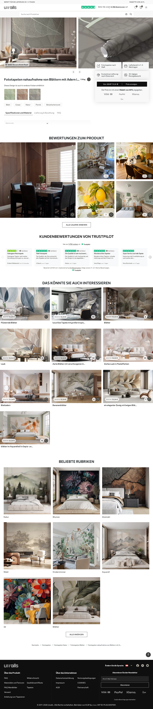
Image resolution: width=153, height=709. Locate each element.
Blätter (107, 322)
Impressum (60, 683)
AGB (58, 687)
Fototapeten (46, 645)
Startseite (35, 645)
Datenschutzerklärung (65, 678)
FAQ (6, 678)
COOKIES (81, 683)
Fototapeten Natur (60, 645)
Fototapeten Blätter (77, 645)
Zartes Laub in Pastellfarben (116, 364)
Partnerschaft (83, 687)
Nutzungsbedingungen (87, 678)
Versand (7, 692)
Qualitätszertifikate (35, 683)
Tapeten (30, 687)
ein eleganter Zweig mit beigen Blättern (120, 405)
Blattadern (5, 405)
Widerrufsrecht (33, 678)
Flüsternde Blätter (9, 322)
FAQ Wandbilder (10, 687)
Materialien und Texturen (14, 683)
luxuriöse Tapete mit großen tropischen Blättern (69, 322)
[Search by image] (126, 14)
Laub (3, 364)
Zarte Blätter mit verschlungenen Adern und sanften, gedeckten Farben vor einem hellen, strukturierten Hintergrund (69, 364)
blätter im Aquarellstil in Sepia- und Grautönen (17, 446)
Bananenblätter (59, 405)
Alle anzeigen (77, 634)
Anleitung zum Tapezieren (14, 697)
